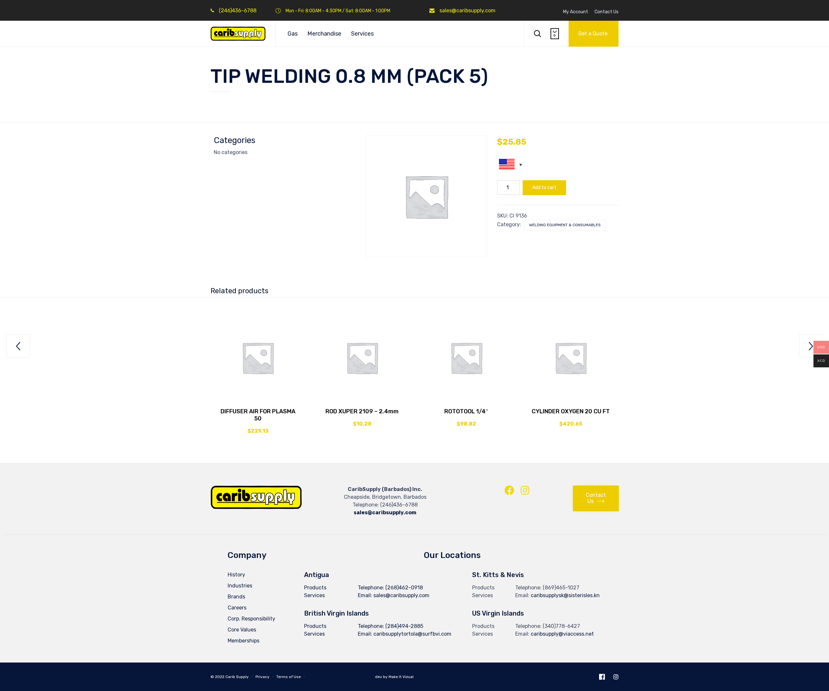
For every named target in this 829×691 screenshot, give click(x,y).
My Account (575, 12)
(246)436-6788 (237, 10)
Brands (236, 597)
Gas (293, 33)
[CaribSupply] (238, 34)
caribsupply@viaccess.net (562, 634)
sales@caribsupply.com (467, 10)
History (236, 575)
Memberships (243, 641)
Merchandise (324, 33)
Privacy (262, 676)
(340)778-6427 (561, 626)
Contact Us (607, 12)
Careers (237, 608)
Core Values (242, 630)
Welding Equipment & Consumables (565, 225)
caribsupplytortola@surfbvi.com (412, 634)
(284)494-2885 (404, 626)
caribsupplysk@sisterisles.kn (565, 595)
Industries (240, 586)
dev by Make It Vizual (394, 676)
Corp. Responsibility (251, 619)
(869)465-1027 (561, 588)
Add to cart (544, 187)
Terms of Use (288, 676)
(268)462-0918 (404, 588)
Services (362, 33)
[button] (594, 34)
